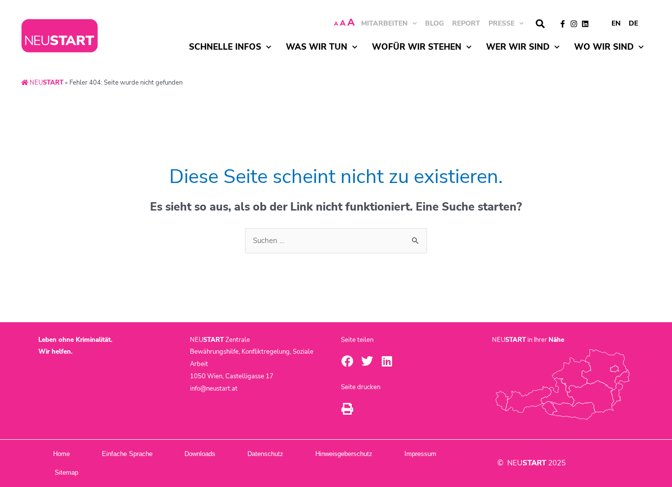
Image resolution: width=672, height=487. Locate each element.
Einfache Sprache (127, 453)
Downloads (199, 453)
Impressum (420, 453)
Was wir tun (316, 47)
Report (466, 23)
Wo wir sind (604, 47)
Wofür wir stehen (416, 47)
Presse (502, 23)
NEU (45, 82)
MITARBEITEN (384, 23)
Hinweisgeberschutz (343, 453)
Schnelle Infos (225, 47)
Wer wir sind (518, 47)
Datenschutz (265, 453)
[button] (540, 24)
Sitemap (66, 472)
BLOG (434, 23)
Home (61, 453)
